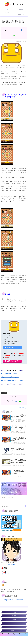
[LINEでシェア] (14, 35)
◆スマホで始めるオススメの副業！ (10, 373)
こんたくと (14, 627)
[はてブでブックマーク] (22, 30)
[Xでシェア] (6, 30)
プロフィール (14, 630)
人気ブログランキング (5, 570)
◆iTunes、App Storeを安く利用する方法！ (12, 380)
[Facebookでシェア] (14, 30)
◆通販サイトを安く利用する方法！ (10, 377)
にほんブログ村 (5, 574)
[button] (25, 506)
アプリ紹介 (5, 392)
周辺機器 (14, 615)
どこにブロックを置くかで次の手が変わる (14, 599)
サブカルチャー (14, 623)
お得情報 (14, 619)
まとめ (5, 600)
